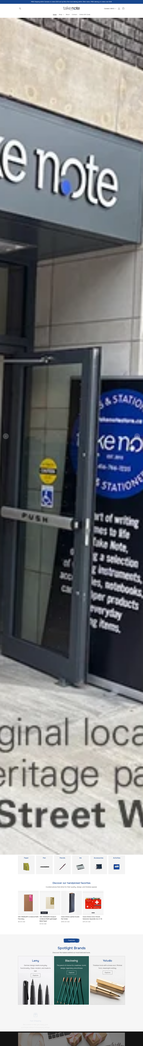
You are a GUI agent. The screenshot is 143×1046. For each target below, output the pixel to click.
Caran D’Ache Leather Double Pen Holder (70, 918)
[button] (20, 8)
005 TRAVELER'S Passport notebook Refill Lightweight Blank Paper (48, 919)
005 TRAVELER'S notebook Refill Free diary (28, 918)
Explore (35, 975)
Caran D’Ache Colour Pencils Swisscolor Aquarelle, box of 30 (92, 918)
